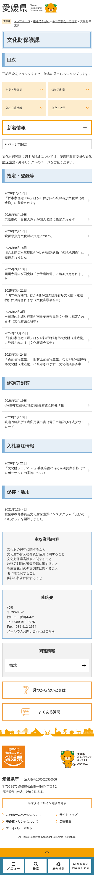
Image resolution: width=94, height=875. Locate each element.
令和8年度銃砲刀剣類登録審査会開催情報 (34, 405)
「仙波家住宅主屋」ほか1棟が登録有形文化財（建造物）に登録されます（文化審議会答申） (45, 340)
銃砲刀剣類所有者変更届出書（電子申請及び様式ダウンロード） (44, 424)
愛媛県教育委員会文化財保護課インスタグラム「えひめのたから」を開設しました (44, 516)
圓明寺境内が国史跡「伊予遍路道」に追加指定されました (44, 276)
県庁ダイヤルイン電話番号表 (47, 803)
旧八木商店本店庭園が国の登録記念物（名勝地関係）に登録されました (44, 255)
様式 (13, 665)
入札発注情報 (14, 107)
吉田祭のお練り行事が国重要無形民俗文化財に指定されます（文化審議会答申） (44, 319)
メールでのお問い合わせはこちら (31, 631)
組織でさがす (41, 21)
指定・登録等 (14, 89)
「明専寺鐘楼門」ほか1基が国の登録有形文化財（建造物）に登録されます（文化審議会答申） (44, 297)
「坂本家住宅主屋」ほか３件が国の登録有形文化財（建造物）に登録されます (44, 200)
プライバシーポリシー (21, 828)
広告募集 (65, 821)
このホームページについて (24, 814)
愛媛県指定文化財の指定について (28, 236)
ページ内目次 (17, 144)
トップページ (22, 21)
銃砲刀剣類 (58, 89)
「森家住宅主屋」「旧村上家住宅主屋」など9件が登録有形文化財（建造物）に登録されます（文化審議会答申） (45, 361)
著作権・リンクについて (22, 821)
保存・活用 (58, 107)
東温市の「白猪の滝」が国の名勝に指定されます (40, 219)
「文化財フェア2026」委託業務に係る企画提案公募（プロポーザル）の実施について (45, 470)
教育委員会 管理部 (64, 21)
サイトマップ (68, 814)
